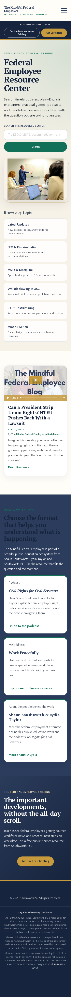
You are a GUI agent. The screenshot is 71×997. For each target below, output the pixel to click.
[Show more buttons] (63, 398)
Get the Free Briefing (35, 861)
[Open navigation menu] (64, 10)
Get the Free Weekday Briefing (22, 32)
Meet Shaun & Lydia (23, 755)
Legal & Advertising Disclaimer (36, 912)
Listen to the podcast (24, 626)
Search (36, 146)
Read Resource (19, 467)
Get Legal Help (54, 32)
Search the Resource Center (24, 126)
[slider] (39, 398)
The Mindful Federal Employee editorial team (35, 434)
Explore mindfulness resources (30, 688)
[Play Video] (7, 398)
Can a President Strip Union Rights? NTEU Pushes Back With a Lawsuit (30, 415)
